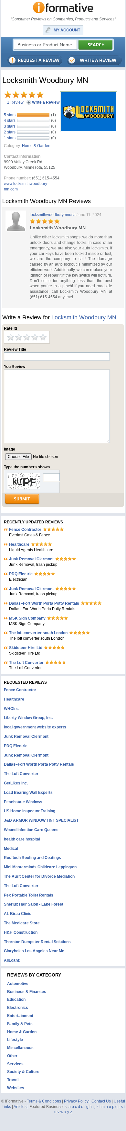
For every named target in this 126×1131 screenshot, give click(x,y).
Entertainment (20, 1015)
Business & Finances (26, 991)
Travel (12, 1080)
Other (12, 1056)
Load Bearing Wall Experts (28, 792)
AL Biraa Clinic (17, 913)
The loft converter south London (38, 633)
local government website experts (35, 727)
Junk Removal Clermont (31, 559)
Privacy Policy (76, 1101)
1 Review (15, 102)
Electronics (17, 1007)
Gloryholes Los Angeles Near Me (34, 951)
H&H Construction (20, 932)
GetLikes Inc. (16, 783)
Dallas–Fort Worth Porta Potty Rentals (44, 603)
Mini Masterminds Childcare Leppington (40, 867)
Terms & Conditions (44, 1101)
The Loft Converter (26, 662)
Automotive (17, 983)
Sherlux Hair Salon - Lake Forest (33, 904)
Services (15, 1064)
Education (16, 999)
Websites (15, 1088)
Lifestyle (15, 1039)
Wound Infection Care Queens (31, 830)
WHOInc (11, 708)
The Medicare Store (22, 923)
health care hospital (22, 839)
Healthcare (19, 544)
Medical (11, 848)
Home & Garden (36, 145)
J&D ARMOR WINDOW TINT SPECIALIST (41, 820)
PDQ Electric (21, 574)
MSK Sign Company (27, 618)
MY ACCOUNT (67, 30)
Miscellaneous (20, 1047)
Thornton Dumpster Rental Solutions (37, 942)
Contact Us (101, 1101)
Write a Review (45, 102)
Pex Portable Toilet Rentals (28, 895)
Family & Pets (20, 1024)
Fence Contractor (25, 529)
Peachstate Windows (23, 802)
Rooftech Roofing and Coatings (32, 857)
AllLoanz (12, 960)
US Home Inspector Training (29, 811)
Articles (20, 1106)
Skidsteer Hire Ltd (25, 647)
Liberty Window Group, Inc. (28, 717)
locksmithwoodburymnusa (53, 214)
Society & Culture (23, 1071)
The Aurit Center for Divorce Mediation (39, 876)
